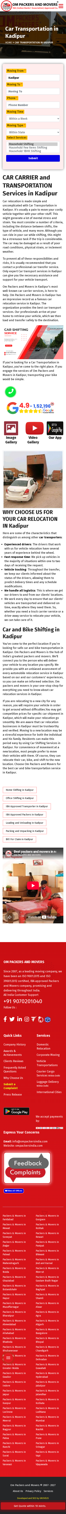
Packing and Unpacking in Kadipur (25, 831)
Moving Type (16, 125)
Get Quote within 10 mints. (30, 1506)
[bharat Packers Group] (41, 1020)
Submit (33, 158)
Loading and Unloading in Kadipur (24, 822)
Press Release (13, 1094)
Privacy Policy (33, 1491)
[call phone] (10, 392)
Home (8, 42)
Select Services (17, 137)
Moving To (14, 84)
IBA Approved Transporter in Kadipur (27, 806)
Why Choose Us (13, 1078)
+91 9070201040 (23, 1001)
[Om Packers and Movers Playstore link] (16, 1111)
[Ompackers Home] (29, 5)
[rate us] (30, 408)
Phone (12, 98)
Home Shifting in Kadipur (20, 789)
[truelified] (34, 1020)
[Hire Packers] (48, 1020)
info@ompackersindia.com (30, 1141)
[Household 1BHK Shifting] (33, 151)
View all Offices (14, 1191)
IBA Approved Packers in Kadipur (24, 814)
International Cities (49, 1092)
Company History (15, 1044)
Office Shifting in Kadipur (20, 798)
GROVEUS (44, 1498)
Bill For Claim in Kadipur (19, 839)
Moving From (16, 70)
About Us (18, 1491)
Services (48, 1491)
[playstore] (8, 1335)
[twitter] (12, 1020)
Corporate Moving (48, 1055)
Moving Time (15, 111)
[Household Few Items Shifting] (33, 147)
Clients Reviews (13, 1061)
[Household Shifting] (33, 144)
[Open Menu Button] (61, 6)
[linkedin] (19, 1020)
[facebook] (5, 1020)
